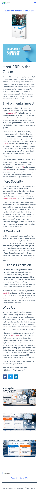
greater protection (9, 198)
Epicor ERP (15, 335)
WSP (6, 144)
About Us (14, 478)
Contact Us (24, 478)
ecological (12, 113)
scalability (6, 293)
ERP (4, 79)
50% (8, 169)
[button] (35, 2)
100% (22, 167)
